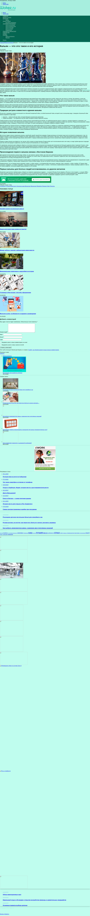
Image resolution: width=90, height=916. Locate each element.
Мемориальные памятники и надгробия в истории (17, 271)
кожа (30, 533)
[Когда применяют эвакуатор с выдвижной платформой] (10, 441)
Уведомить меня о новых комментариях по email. (14, 342)
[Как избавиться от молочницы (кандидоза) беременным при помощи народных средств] (13, 591)
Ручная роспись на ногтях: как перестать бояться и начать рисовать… (21, 403)
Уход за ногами (10, 27)
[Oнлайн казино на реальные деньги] (11, 206)
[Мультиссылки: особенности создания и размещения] (11, 311)
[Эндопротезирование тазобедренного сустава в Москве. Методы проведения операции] (13, 604)
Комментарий (4, 332)
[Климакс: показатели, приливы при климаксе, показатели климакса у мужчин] (13, 562)
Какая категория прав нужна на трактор (13, 229)
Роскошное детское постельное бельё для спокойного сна (18, 389)
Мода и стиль (7, 17)
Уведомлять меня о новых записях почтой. (13, 344)
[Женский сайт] (8, 10)
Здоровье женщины (9, 23)
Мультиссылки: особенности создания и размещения (18, 313)
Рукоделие (6, 32)
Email (2, 337)
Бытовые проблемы (11, 22)
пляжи (61, 533)
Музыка (8, 37)
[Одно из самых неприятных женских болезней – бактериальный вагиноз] (13, 888)
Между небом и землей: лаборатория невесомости (17, 250)
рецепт (88, 533)
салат (1, 534)
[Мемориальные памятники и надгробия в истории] (11, 268)
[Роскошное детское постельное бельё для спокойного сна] (10, 388)
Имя (1, 334)
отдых (57, 532)
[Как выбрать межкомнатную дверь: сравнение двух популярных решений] (10, 415)
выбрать (5, 533)
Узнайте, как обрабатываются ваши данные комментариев (43, 349)
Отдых (5, 34)
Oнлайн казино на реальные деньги (12, 209)
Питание (5, 18)
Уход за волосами (10, 25)
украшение (10, 534)
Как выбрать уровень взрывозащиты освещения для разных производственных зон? (25, 429)
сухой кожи (5, 534)
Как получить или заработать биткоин (12, 372)
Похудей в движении (9, 31)
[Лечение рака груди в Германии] (11, 619)
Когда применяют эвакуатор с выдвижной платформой (17, 443)
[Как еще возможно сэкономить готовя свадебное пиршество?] (13, 664)
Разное (5, 35)
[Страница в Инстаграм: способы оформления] (11, 289)
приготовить (77, 533)
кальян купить (86, 90)
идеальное (25, 533)
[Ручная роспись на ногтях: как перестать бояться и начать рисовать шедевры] (10, 401)
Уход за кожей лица (11, 26)
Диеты (7, 20)
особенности (51, 533)
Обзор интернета (10, 36)
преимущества (70, 533)
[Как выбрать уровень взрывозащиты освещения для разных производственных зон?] (10, 428)
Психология (9, 30)
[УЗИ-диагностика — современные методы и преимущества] (11, 635)
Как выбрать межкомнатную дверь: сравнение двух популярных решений (22, 416)
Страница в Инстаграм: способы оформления (15, 292)
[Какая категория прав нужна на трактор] (13, 226)
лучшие (39, 532)
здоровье (20, 533)
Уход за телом (9, 28)
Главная (2, 42)
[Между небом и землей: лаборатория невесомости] (10, 247)
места (45, 533)
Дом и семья (7, 21)
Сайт (1, 339)
